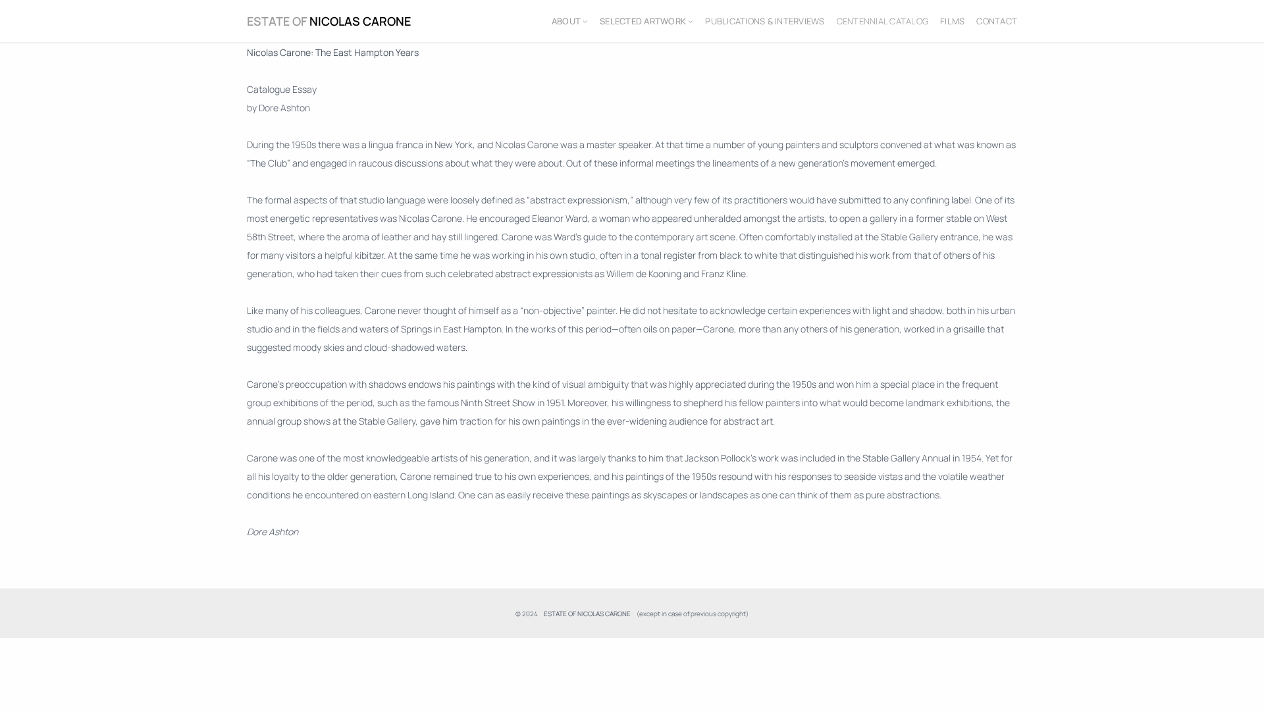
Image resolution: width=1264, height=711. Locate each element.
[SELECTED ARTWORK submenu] (690, 21)
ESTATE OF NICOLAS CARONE (329, 21)
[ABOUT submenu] (585, 21)
